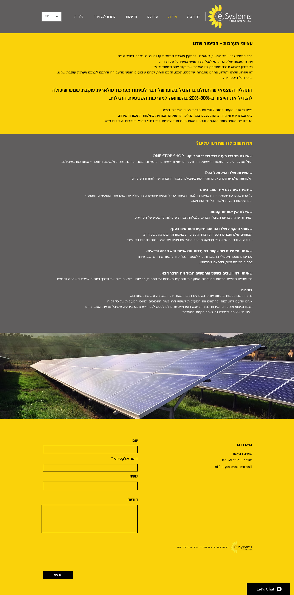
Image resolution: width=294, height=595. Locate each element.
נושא (134, 476)
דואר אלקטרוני (126, 459)
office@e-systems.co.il (233, 467)
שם (135, 440)
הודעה (132, 499)
